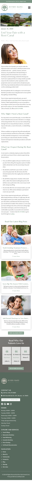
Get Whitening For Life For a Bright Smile (16, 1)
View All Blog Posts (16, 333)
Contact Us (5, 459)
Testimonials (6, 457)
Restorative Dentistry (8, 435)
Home (3, 41)
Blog (7, 41)
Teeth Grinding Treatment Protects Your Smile (16, 248)
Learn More (17, 256)
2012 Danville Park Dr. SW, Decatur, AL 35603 (15, 395)
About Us (5, 454)
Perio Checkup (6, 442)
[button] (2, 404)
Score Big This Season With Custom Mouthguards (16, 284)
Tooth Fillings (6, 432)
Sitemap (5, 464)
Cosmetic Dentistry (8, 440)
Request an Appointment (11, 399)
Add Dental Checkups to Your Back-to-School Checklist (16, 318)
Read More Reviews (16, 368)
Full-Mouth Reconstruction (10, 445)
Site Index (5, 467)
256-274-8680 (19, 108)
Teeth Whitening (7, 437)
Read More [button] (7, 357)
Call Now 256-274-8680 (9, 392)
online (9, 106)
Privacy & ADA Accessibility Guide (16, 476)
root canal (15, 100)
